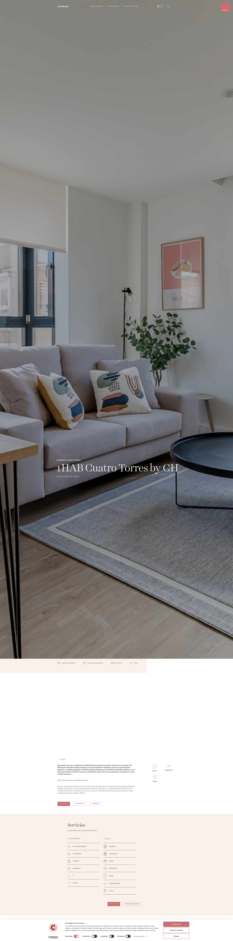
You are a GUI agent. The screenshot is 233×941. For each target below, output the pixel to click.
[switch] (94, 936)
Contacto (225, 10)
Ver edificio (80, 803)
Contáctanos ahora (131, 903)
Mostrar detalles (139, 936)
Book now (64, 803)
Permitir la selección (176, 930)
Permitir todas (176, 924)
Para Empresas (113, 6)
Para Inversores (97, 6)
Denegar (176, 936)
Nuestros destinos (131, 6)
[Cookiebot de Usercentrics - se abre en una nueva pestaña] (53, 937)
